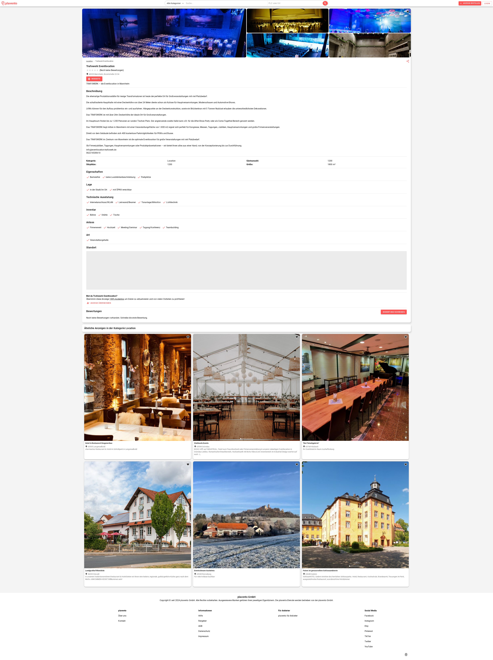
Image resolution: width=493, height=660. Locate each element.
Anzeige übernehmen (100, 303)
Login (487, 3)
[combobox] (294, 3)
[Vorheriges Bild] (87, 389)
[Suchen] (325, 3)
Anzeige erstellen (471, 3)
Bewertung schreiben (394, 312)
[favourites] (408, 61)
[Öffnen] (322, 3)
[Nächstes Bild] (188, 389)
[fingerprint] (406, 654)
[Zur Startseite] (3, 3)
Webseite (95, 79)
